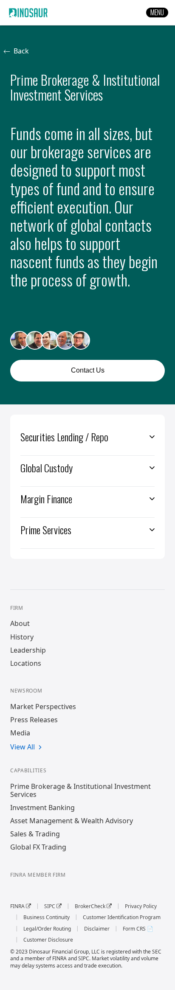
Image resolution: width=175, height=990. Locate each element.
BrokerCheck (93, 906)
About (20, 624)
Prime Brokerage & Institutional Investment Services (80, 790)
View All (22, 747)
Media (20, 733)
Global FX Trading (38, 847)
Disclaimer (97, 929)
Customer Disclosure (48, 940)
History (22, 637)
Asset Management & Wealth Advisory (71, 821)
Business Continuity (46, 917)
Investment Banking (42, 808)
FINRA (20, 906)
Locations (25, 663)
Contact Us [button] (87, 370)
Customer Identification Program (122, 917)
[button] (157, 12)
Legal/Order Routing (47, 929)
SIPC (53, 906)
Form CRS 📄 (138, 929)
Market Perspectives (43, 707)
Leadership (28, 650)
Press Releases (34, 720)
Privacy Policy (141, 906)
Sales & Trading (35, 834)
